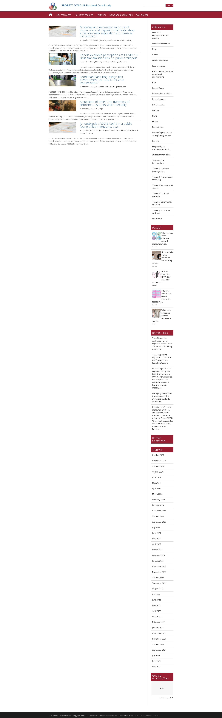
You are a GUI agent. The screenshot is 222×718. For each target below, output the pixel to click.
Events (102, 87)
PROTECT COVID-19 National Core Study (50, 14)
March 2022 (157, 616)
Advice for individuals (161, 43)
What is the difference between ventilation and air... (161, 315)
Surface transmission (161, 155)
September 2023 (159, 522)
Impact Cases (158, 88)
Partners (101, 14)
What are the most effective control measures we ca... (162, 238)
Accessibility (92, 716)
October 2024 (158, 466)
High (154, 82)
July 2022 (156, 594)
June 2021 (156, 661)
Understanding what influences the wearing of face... (162, 257)
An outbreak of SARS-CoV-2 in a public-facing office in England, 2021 (106, 125)
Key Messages (158, 105)
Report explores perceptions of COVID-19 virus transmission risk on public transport (108, 56)
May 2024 (156, 483)
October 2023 (158, 516)
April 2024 (156, 488)
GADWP (170, 698)
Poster (155, 121)
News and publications (121, 14)
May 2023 (156, 538)
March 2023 (157, 549)
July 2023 (156, 527)
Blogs (101, 109)
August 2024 (157, 472)
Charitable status (125, 716)
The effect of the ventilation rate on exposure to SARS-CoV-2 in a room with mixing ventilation (162, 343)
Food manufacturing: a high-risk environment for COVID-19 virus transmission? (102, 80)
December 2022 (159, 566)
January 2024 (157, 505)
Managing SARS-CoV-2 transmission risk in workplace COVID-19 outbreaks (162, 397)
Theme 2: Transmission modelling (121, 40)
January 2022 (157, 627)
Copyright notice (79, 716)
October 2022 (158, 577)
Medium (155, 110)
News (154, 116)
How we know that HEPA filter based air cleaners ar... (161, 277)
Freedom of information (108, 716)
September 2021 (159, 650)
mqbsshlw (85, 40)
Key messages (64, 14)
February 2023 (158, 555)
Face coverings (158, 66)
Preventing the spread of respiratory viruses (162, 134)
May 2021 (156, 666)
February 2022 (158, 622)
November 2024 (159, 460)
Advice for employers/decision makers (160, 35)
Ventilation (157, 218)
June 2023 (156, 533)
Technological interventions (158, 161)
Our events (142, 14)
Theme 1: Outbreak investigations (120, 130)
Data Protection (65, 716)
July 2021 (156, 655)
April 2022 (156, 611)
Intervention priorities (161, 93)
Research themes (84, 14)
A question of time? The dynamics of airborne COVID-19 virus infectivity (104, 103)
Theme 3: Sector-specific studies (116, 62)
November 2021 (159, 639)
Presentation (157, 127)
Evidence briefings (160, 60)
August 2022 (157, 588)
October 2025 (158, 455)
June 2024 (156, 477)
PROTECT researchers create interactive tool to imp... (162, 296)
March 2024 (157, 494)
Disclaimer (53, 716)
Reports (102, 62)
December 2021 (159, 633)
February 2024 (158, 499)
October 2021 (158, 644)
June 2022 (156, 600)
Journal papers (104, 40)
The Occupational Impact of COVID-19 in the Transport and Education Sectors (161, 359)
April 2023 (156, 544)
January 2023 (157, 561)
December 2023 (159, 510)
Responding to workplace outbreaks (161, 148)
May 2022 (156, 605)
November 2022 (159, 572)
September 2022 (159, 583)
